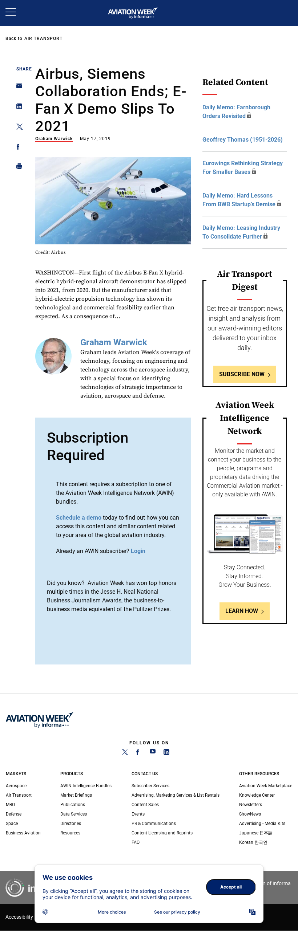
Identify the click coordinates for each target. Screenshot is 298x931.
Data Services (73, 814)
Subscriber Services (150, 785)
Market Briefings (76, 795)
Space (12, 823)
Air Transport (43, 38)
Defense (13, 814)
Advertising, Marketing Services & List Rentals (176, 795)
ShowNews (250, 814)
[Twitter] (125, 753)
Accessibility (19, 917)
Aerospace (16, 785)
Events (138, 814)
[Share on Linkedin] (17, 108)
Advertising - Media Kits (262, 823)
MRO (10, 804)
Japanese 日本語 (256, 833)
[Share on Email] (17, 88)
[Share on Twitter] (17, 128)
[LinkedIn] (166, 753)
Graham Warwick (54, 138)
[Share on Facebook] (17, 148)
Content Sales (145, 804)
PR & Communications (154, 823)
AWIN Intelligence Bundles (86, 785)
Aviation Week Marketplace (265, 785)
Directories (70, 823)
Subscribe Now (242, 374)
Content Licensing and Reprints (162, 833)
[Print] (17, 167)
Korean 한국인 (253, 842)
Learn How (241, 610)
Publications (72, 804)
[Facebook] (139, 753)
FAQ (136, 842)
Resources (70, 833)
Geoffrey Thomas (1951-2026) (242, 139)
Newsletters (250, 804)
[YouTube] (153, 753)
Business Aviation (23, 833)
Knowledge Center (257, 795)
